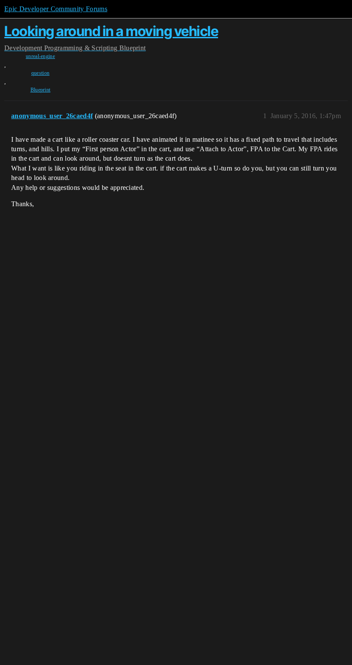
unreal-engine (40, 56)
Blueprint (40, 90)
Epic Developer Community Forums (55, 8)
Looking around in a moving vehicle (111, 31)
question (40, 73)
